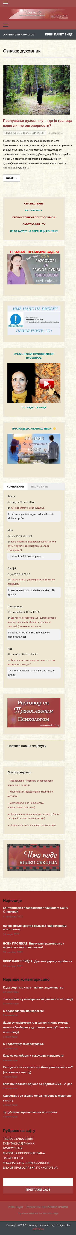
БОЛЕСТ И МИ (13, 1148)
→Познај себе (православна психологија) (31, 825)
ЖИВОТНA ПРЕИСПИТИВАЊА (24, 1153)
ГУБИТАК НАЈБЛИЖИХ (18, 1143)
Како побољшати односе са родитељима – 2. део (37, 1084)
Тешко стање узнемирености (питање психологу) (38, 999)
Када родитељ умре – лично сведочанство (33, 987)
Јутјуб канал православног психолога (30, 1112)
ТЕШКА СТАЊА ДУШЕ (18, 1138)
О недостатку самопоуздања (27, 507)
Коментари (15, 486)
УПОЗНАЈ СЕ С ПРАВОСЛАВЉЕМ (24, 132)
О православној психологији (23, 1010)
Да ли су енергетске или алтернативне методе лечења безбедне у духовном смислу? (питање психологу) (32, 622)
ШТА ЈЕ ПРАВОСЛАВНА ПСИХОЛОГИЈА (30, 1167)
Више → (11, 177)
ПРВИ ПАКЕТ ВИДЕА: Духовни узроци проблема (37, 961)
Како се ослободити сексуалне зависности (33, 1055)
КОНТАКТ (52, 231)
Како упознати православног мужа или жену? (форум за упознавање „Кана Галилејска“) (32, 546)
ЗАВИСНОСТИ (13, 1158)
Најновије (39, 486)
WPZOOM (38, 1229)
